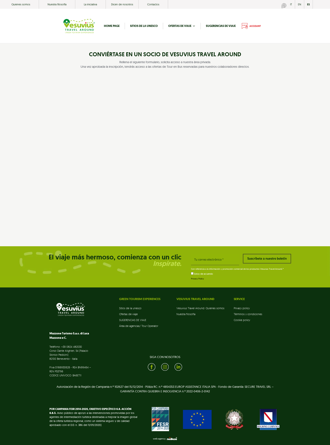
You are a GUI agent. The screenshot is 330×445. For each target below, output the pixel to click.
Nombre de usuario (92, 176)
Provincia (205, 132)
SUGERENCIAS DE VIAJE (221, 26)
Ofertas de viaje (179, 26)
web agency (159, 438)
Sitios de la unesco (144, 26)
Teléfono (84, 153)
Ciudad (143, 132)
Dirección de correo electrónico (220, 109)
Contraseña (177, 176)
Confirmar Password (183, 192)
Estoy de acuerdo (203, 273)
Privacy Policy (197, 278)
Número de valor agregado (185, 87)
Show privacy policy (92, 211)
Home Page (112, 26)
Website (173, 153)
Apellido (146, 109)
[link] (144, 309)
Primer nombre (90, 109)
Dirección (85, 132)
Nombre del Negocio (92, 87)
